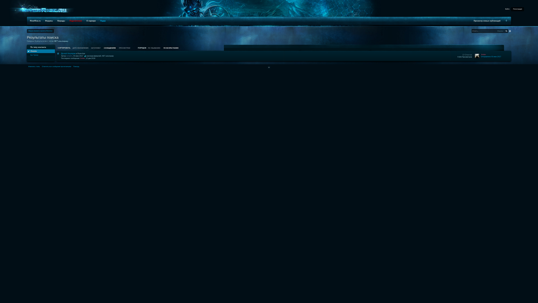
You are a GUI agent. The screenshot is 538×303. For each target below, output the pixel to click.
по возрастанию (171, 48)
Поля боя (81, 54)
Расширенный (510, 31)
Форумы (49, 21)
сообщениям (110, 48)
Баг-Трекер (34, 55)
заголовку (96, 48)
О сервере (91, 21)
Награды (61, 21)
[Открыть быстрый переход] (506, 21)
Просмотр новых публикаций (487, 21)
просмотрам (124, 48)
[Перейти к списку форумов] (43, 10)
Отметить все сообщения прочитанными (56, 66)
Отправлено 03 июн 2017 (491, 57)
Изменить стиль (34, 66)
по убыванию (154, 48)
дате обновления (80, 48)
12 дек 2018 (90, 58)
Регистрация (517, 9)
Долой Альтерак (68, 53)
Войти (507, 9)
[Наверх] (269, 67)
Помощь (76, 66)
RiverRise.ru (35, 21)
